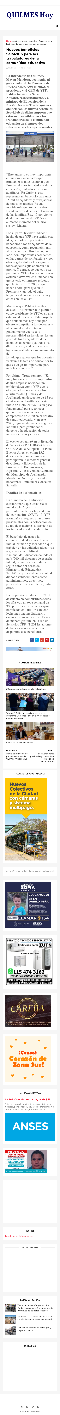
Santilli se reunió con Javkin (19, 742)
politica (16, 41)
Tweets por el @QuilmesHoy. (19, 1236)
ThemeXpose (35, 1411)
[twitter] (33, 1407)
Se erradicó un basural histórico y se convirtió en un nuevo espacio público (35, 1318)
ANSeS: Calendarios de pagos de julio (28, 1099)
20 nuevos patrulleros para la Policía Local (26, 689)
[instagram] (22, 1407)
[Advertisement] (30, 1201)
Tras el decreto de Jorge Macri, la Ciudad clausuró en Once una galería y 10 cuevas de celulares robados (36, 1308)
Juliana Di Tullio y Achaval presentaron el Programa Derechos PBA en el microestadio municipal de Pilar (28, 716)
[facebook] (38, 1407)
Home (9, 41)
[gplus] (27, 1407)
